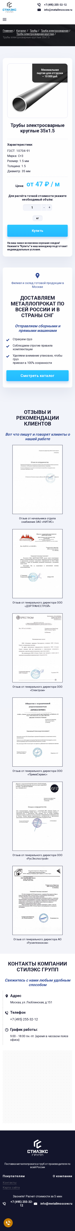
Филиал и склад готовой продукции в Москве (37, 285)
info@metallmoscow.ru (58, 9)
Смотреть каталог (37, 375)
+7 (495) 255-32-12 (55, 4)
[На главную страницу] (9, 7)
